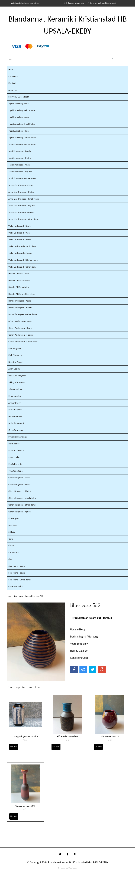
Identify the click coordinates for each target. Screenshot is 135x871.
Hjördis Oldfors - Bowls (19, 280)
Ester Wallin (14, 457)
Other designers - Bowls (19, 484)
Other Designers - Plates (19, 491)
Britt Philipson (15, 410)
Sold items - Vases (16, 566)
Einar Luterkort (15, 396)
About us (12, 90)
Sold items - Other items (19, 580)
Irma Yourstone (15, 471)
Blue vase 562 (37, 596)
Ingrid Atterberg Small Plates (21, 124)
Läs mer (13, 747)
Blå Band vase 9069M (67, 736)
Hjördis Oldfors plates (18, 287)
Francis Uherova (16, 450)
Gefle (10, 539)
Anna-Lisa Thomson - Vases (20, 185)
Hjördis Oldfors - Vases (18, 274)
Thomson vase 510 (110, 736)
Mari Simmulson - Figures (20, 172)
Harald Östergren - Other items (22, 314)
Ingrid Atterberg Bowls (18, 104)
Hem (10, 70)
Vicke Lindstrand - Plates (19, 240)
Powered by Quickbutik (67, 868)
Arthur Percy (14, 403)
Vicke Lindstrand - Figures (20, 253)
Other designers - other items (22, 505)
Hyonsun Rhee (15, 416)
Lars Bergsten (14, 348)
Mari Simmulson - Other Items (22, 178)
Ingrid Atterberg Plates (18, 131)
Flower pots (13, 518)
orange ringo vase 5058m (25, 736)
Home (10, 596)
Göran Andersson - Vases (19, 321)
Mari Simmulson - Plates (19, 158)
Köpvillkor (13, 76)
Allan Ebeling (14, 369)
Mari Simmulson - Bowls (19, 151)
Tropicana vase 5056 (25, 806)
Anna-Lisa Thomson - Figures (21, 206)
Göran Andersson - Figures (20, 335)
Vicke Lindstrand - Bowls (19, 226)
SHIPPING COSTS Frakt (18, 97)
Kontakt (12, 83)
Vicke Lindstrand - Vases (19, 233)
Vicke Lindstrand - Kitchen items (23, 260)
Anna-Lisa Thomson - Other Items (23, 219)
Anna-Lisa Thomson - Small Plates (23, 199)
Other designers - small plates (22, 498)
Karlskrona (13, 552)
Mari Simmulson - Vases (19, 165)
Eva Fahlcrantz (15, 464)
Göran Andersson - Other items (22, 342)
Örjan (11, 546)
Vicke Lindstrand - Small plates (22, 246)
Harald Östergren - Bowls (20, 308)
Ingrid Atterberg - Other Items (22, 138)
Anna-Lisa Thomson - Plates (21, 192)
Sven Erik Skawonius (17, 437)
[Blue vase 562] (36, 642)
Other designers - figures (19, 512)
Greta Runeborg (15, 430)
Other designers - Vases (19, 478)
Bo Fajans (12, 525)
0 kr (25, 740)
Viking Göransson (16, 382)
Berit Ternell (14, 444)
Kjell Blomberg (15, 355)
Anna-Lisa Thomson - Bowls (21, 212)
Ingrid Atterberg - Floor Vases (22, 110)
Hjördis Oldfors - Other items (21, 294)
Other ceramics (15, 586)
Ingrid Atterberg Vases (18, 117)
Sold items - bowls (16, 573)
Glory (11, 559)
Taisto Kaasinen (15, 389)
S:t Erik (11, 532)
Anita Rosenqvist (16, 423)
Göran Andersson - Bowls (20, 328)
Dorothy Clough (15, 362)
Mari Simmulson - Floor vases (22, 144)
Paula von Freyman (17, 376)
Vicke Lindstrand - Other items (22, 267)
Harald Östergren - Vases (19, 301)
